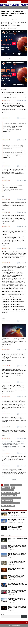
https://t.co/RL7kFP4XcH (17, 126)
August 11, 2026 (11, 602)
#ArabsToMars (13, 187)
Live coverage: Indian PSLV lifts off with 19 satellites (16, 513)
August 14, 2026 (11, 586)
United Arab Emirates (7, 500)
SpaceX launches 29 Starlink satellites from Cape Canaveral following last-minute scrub (17, 546)
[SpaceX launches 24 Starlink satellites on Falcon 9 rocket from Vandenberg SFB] (4, 608)
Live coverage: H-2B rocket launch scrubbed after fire (16, 520)
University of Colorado (8, 505)
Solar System (16, 498)
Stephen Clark (14, 19)
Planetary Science (6, 498)
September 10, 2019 (12, 522)
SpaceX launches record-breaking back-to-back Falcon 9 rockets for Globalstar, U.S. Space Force (16, 576)
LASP (8, 487)
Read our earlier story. (7, 360)
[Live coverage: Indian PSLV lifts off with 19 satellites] (4, 514)
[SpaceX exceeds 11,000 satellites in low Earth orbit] (4, 570)
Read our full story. (6, 112)
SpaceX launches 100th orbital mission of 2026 (17, 539)
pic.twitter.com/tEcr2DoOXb (20, 154)
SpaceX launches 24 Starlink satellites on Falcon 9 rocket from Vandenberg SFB (17, 607)
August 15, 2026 (11, 579)
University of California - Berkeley (10, 503)
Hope (3, 487)
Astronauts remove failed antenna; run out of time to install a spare (16, 562)
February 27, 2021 (12, 515)
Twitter (18, 25)
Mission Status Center (7, 490)
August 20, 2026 (11, 549)
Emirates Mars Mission (16, 485)
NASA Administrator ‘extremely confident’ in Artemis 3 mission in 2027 (17, 584)
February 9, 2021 (5, 19)
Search (2, 614)
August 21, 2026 (11, 541)
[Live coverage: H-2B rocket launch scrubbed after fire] (4, 521)
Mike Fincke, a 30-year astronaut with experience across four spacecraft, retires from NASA (17, 591)
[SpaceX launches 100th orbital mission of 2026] (4, 540)
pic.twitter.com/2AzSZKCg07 (9, 127)
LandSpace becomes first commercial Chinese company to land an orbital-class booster (17, 554)
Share (3, 115)
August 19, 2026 (11, 557)
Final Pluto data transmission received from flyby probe (15, 527)
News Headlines (6, 535)
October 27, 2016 (12, 529)
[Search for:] (14, 1)
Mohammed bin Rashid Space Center (10, 492)
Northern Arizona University (9, 495)
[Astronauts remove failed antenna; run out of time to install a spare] (4, 563)
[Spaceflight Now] (14, 5)
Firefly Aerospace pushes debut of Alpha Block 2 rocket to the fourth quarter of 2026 (16, 599)
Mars (13, 487)
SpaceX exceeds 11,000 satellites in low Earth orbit (16, 569)
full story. (8, 376)
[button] (26, 7)
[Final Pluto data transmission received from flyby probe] (4, 528)
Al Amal (6, 485)
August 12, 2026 (11, 594)
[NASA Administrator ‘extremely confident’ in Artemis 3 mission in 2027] (4, 585)
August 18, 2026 (11, 564)
